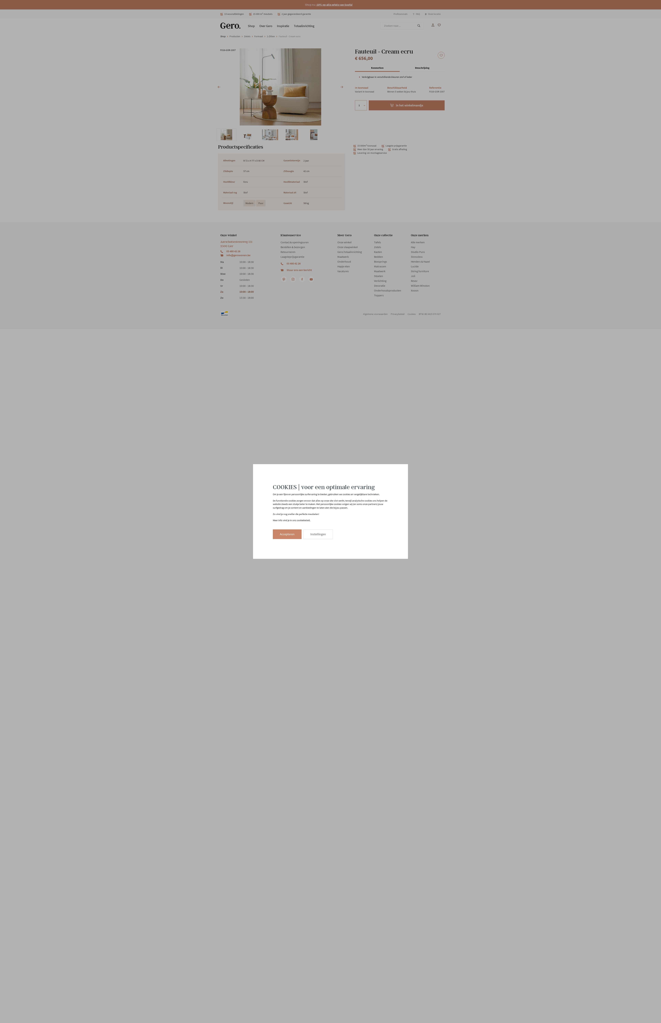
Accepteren (287, 534)
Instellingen (318, 534)
